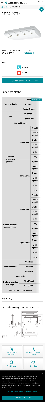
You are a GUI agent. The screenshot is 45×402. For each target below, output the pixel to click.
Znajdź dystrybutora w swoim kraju (23, 80)
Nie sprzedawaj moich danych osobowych (22, 391)
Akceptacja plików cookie (22, 398)
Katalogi (28, 53)
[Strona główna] (2, 7)
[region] (22, 386)
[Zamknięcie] (42, 373)
